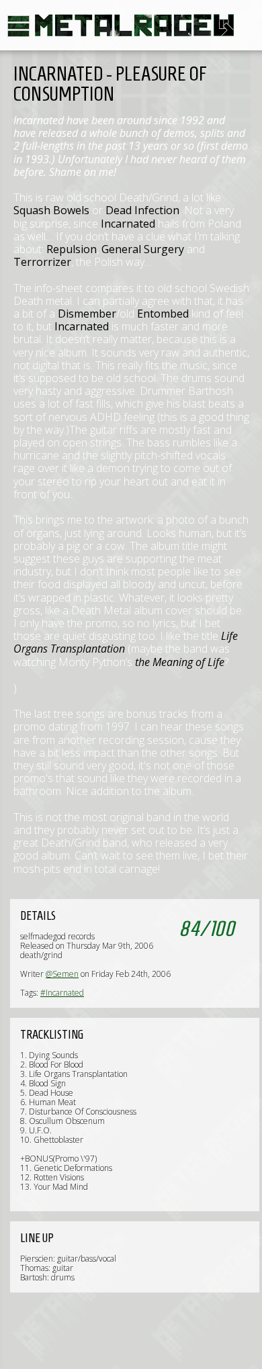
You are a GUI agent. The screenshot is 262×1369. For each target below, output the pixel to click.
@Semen (62, 974)
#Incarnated (62, 992)
